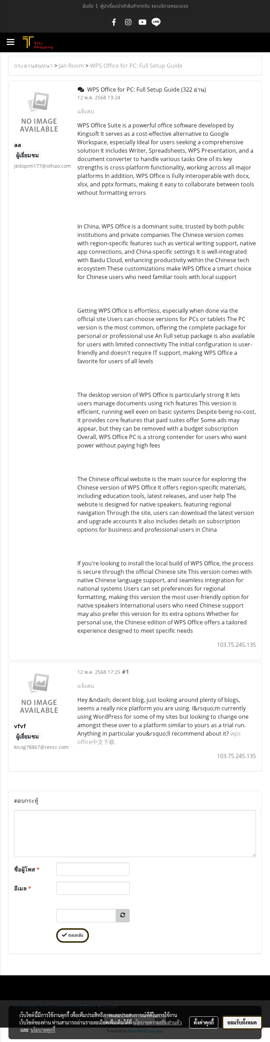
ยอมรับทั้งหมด (242, 1022)
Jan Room (71, 65)
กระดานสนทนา (33, 65)
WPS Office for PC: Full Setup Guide (136, 65)
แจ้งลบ (85, 111)
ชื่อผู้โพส (27, 869)
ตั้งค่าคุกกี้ (204, 1022)
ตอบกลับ (75, 935)
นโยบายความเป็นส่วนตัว (157, 1022)
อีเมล (22, 888)
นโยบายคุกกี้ (43, 1030)
